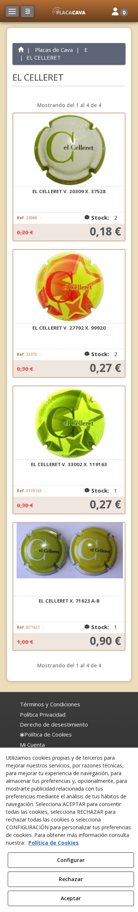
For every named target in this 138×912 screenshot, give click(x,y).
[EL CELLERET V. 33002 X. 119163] (69, 423)
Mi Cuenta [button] (32, 744)
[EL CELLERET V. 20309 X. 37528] (69, 150)
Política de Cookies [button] (53, 842)
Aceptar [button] (71, 898)
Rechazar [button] (71, 879)
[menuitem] (50, 704)
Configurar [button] (71, 859)
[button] (68, 11)
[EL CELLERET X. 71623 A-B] (69, 559)
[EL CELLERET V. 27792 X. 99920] (69, 286)
